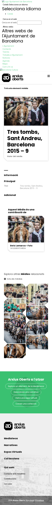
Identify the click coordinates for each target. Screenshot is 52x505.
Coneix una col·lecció (26, 403)
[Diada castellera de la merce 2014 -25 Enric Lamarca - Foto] (37, 294)
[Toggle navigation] (48, 76)
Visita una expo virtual (26, 398)
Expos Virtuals (13, 451)
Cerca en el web (9, 22)
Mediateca (11, 438)
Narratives (10, 445)
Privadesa (39, 500)
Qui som (9, 467)
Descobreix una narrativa (26, 392)
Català (15, 4)
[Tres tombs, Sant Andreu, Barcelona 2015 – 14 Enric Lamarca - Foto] (15, 328)
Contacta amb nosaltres (14, 474)
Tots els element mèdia (16, 88)
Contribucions (10, 479)
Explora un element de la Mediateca (26, 386)
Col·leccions (11, 458)
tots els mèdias (14, 278)
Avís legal (30, 500)
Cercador (8, 484)
